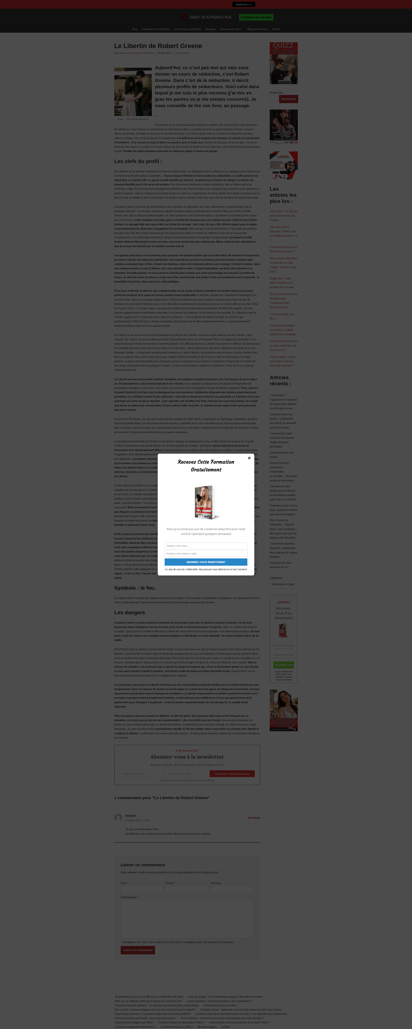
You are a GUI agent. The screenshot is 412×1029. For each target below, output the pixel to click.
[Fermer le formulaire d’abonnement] (250, 459)
